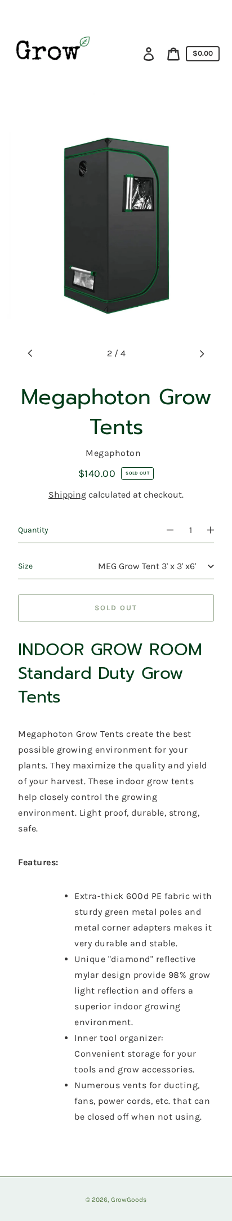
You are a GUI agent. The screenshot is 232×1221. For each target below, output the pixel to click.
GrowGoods (128, 1200)
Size (25, 566)
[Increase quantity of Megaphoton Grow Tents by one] (216, 530)
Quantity (33, 530)
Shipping (67, 494)
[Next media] (201, 353)
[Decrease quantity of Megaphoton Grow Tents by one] (165, 530)
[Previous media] (30, 353)
